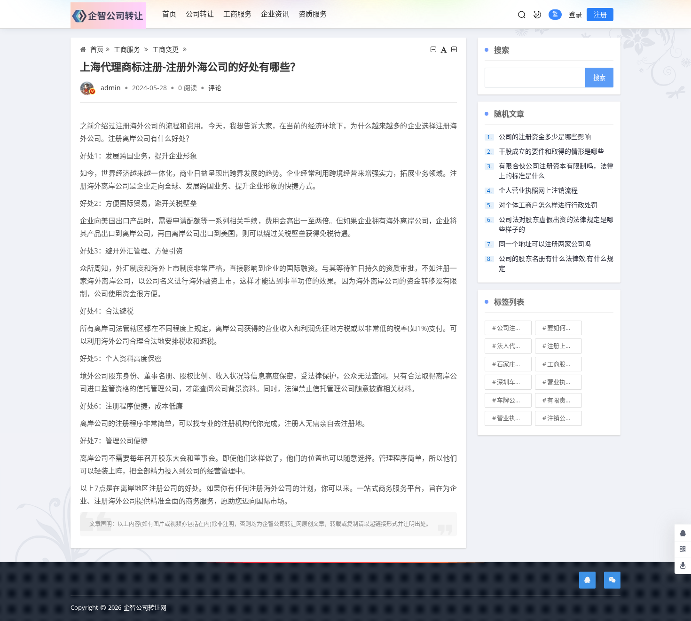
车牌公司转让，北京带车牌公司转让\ (514, 400)
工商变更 (165, 49)
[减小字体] (433, 49)
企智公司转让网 (145, 607)
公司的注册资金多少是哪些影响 (545, 136)
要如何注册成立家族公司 (564, 327)
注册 (600, 14)
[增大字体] (454, 49)
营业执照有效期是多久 (514, 418)
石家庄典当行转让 (514, 364)
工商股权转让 (564, 364)
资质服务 (312, 13)
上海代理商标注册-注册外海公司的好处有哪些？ (190, 66)
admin (111, 87)
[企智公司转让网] (112, 14)
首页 (169, 13)
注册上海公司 (564, 345)
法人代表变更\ (514, 345)
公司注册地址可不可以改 (514, 327)
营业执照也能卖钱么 (564, 381)
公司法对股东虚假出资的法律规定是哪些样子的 (556, 224)
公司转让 (200, 13)
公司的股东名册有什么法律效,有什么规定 (556, 263)
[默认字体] (443, 49)
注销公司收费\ (564, 418)
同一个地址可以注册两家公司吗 (545, 243)
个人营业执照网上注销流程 (538, 190)
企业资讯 (275, 13)
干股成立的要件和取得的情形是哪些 (551, 151)
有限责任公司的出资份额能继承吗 (564, 400)
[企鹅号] (587, 580)
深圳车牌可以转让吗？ (514, 381)
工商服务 (237, 13)
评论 (214, 87)
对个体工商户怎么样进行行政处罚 (548, 204)
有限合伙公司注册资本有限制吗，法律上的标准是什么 (556, 170)
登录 (575, 14)
